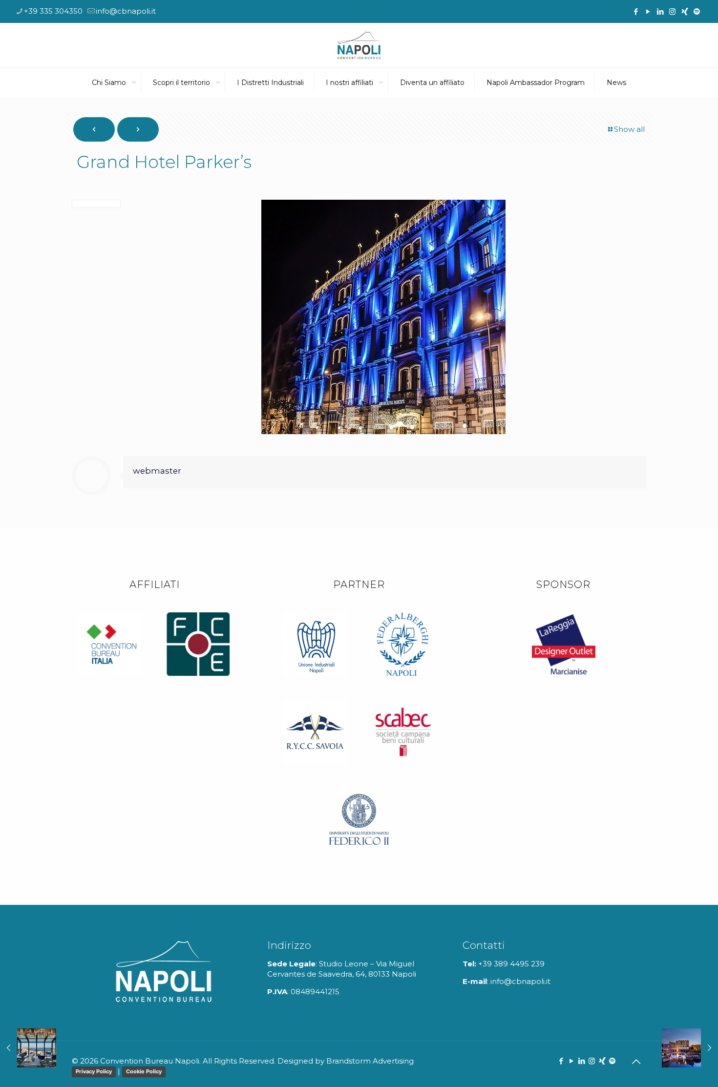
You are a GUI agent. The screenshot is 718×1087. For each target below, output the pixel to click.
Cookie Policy (144, 1071)
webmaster (157, 471)
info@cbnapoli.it (126, 11)
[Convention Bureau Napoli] (359, 45)
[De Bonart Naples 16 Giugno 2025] (28, 1047)
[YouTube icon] (648, 11)
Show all (629, 129)
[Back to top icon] (636, 1061)
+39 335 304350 (53, 11)
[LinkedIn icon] (660, 11)
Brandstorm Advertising (370, 1061)
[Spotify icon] (696, 11)
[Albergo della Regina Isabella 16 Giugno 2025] (690, 1047)
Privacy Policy (94, 1071)
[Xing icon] (684, 11)
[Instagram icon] (672, 11)
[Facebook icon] (635, 11)
